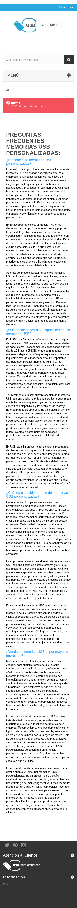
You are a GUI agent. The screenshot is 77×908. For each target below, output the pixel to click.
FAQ (5, 883)
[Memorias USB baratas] (38, 29)
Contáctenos (66, 7)
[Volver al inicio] (7, 90)
